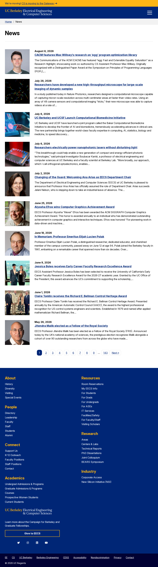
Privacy (117, 557)
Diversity (10, 388)
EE (6, 557)
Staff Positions (13, 464)
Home (8, 21)
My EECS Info (89, 388)
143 (105, 352)
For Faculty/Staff (90, 419)
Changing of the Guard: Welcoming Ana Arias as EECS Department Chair (83, 177)
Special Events (13, 397)
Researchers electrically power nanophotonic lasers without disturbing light (86, 147)
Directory (10, 413)
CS (13, 557)
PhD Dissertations (91, 453)
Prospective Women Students (21, 497)
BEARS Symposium (92, 461)
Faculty (9, 421)
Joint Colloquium (90, 457)
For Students (88, 393)
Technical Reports (91, 448)
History (9, 384)
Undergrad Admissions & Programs (24, 484)
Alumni (8, 435)
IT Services (87, 410)
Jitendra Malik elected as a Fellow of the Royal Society (71, 325)
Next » (116, 352)
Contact (9, 468)
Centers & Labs (89, 444)
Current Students (14, 501)
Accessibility (79, 557)
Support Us (11, 450)
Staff (7, 426)
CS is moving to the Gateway (38, 3)
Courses (9, 492)
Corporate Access (91, 477)
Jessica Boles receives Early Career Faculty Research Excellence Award (83, 266)
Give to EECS (32, 533)
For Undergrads (90, 402)
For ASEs (86, 406)
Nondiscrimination (100, 557)
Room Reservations (92, 384)
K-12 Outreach (13, 455)
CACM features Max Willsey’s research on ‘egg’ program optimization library (86, 54)
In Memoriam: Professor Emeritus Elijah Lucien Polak (69, 236)
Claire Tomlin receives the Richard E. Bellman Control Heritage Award (81, 296)
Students (10, 430)
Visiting (9, 393)
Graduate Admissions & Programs (23, 488)
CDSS (66, 557)
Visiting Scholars (90, 424)
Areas (84, 439)
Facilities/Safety (90, 415)
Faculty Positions (14, 459)
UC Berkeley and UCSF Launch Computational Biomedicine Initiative (80, 117)
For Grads (86, 397)
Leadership (11, 417)
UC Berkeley (25, 557)
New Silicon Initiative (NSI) (96, 481)
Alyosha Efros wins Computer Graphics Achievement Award (74, 207)
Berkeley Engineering (48, 557)
